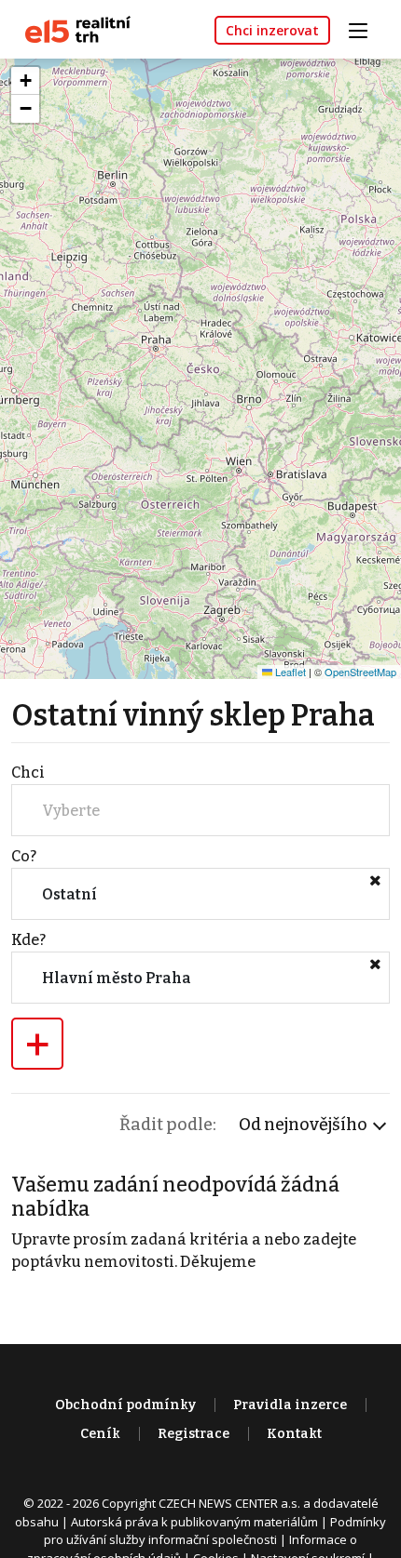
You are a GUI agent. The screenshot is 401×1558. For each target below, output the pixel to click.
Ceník (100, 1434)
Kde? (28, 940)
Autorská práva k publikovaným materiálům (194, 1521)
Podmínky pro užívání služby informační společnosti (215, 1531)
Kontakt (294, 1434)
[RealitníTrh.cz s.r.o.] (71, 28)
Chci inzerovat (272, 30)
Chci (28, 772)
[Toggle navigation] (364, 28)
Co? (23, 856)
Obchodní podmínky (125, 1405)
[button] (25, 81)
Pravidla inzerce (290, 1405)
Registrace (193, 1434)
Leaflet (289, 671)
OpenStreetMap (360, 671)
